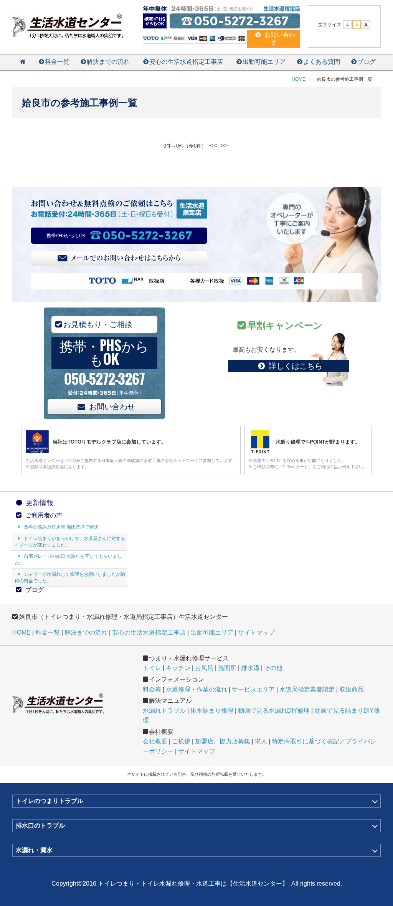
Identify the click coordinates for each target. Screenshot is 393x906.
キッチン (178, 668)
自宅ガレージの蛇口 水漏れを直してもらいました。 (68, 559)
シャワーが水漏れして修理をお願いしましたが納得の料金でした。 (70, 577)
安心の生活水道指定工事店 (186, 61)
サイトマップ (256, 632)
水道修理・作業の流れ (196, 689)
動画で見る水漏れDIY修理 (274, 710)
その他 (273, 668)
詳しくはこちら (295, 366)
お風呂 (204, 668)
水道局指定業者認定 (307, 689)
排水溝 (250, 668)
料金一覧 (57, 61)
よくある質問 (321, 61)
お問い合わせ (112, 406)
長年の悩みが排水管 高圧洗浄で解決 (61, 527)
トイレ (152, 668)
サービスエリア (253, 689)
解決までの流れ (108, 61)
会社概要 (155, 741)
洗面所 (227, 668)
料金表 (152, 689)
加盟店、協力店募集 (222, 741)
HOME (21, 632)
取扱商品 (351, 689)
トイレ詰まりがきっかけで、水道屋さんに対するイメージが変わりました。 (70, 542)
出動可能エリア (264, 61)
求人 (261, 741)
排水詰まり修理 (211, 710)
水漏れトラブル (164, 710)
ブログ (366, 61)
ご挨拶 (181, 741)
